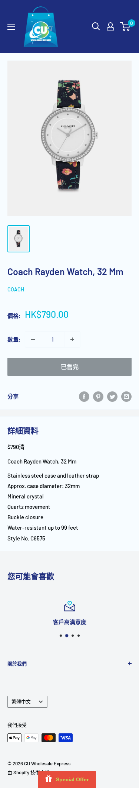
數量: (13, 339)
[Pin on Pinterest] (98, 396)
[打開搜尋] (96, 26)
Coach (15, 289)
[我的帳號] (110, 26)
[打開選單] (11, 27)
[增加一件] (72, 339)
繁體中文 (21, 701)
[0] (125, 26)
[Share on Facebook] (84, 396)
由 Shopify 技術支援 (28, 772)
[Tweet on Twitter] (112, 396)
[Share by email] (126, 396)
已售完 (70, 366)
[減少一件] (33, 339)
